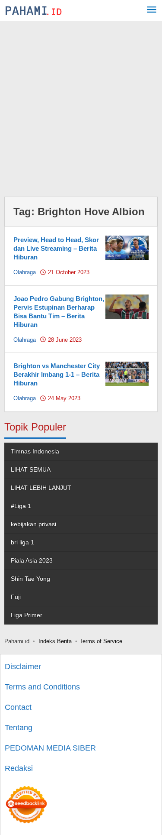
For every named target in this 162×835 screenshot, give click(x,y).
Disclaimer (23, 666)
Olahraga (24, 272)
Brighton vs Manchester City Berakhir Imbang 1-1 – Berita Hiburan (56, 374)
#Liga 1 (21, 505)
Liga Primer (26, 615)
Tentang (18, 727)
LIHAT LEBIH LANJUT (41, 487)
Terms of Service (100, 641)
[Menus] (152, 10)
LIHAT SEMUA (31, 469)
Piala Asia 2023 (32, 560)
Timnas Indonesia (35, 451)
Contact (18, 707)
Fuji (16, 596)
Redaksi (19, 768)
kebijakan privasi (33, 524)
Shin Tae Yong (30, 578)
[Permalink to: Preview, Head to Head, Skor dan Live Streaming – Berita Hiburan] (127, 247)
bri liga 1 (22, 542)
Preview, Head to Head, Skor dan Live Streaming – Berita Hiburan (56, 248)
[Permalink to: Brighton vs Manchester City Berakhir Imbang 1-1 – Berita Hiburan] (127, 373)
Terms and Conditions (42, 687)
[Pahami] (33, 10)
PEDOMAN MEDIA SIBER (50, 748)
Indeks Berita (55, 641)
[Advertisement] (81, 107)
